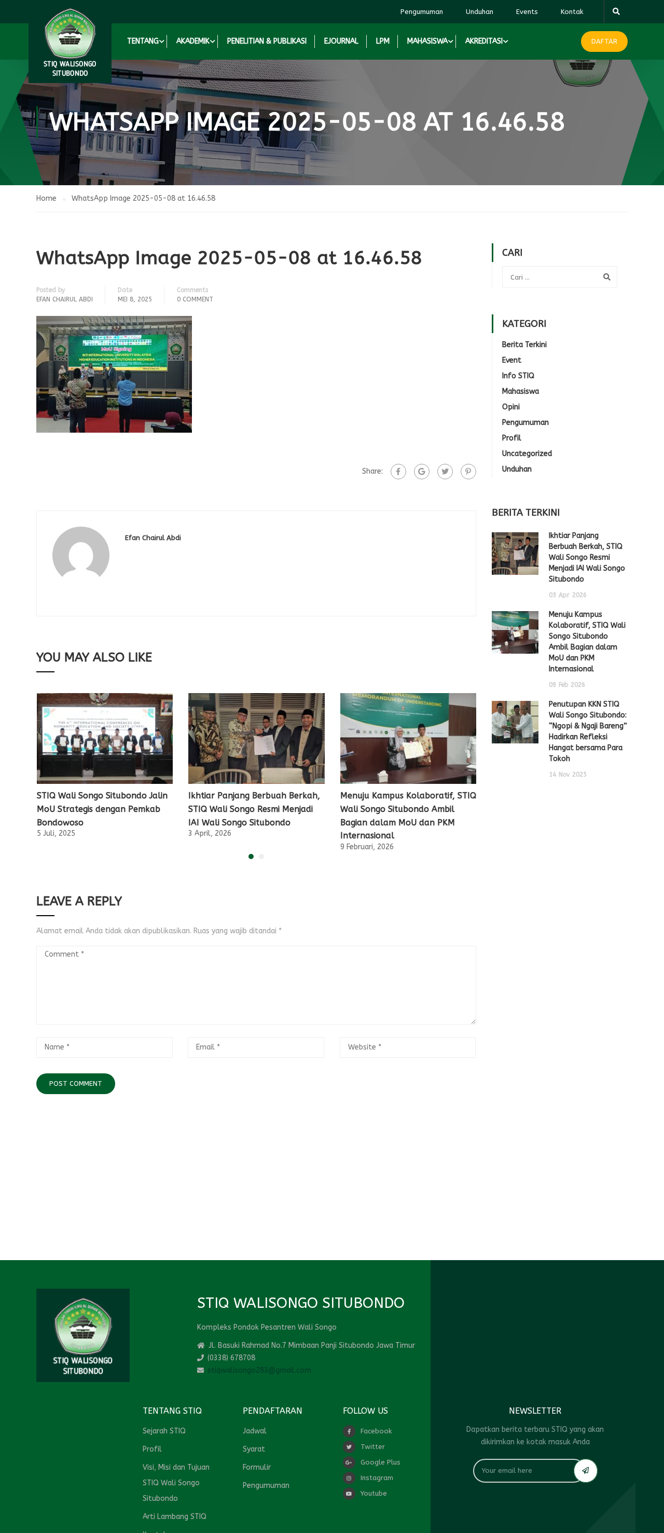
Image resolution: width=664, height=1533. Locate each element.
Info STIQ (518, 375)
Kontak (572, 12)
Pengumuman (421, 12)
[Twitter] (445, 471)
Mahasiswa (520, 391)
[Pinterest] (468, 471)
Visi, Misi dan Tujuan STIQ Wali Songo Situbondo (176, 1483)
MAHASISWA (427, 41)
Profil (511, 438)
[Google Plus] (422, 471)
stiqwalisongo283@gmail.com (259, 1370)
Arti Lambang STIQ (174, 1516)
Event (511, 360)
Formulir (257, 1467)
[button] (251, 856)
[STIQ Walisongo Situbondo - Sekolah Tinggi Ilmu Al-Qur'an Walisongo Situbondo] (70, 41)
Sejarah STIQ (164, 1431)
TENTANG (143, 41)
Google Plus (380, 1462)
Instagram (377, 1478)
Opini (511, 407)
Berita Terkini (524, 344)
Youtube (374, 1493)
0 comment (195, 299)
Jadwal (255, 1431)
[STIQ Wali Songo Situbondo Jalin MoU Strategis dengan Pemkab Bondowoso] (105, 738)
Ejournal (341, 41)
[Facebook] (398, 471)
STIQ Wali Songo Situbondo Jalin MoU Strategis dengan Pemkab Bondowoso (102, 809)
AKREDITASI (484, 41)
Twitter (373, 1447)
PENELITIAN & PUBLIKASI (267, 41)
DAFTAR (604, 41)
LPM (383, 41)
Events (527, 12)
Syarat (254, 1449)
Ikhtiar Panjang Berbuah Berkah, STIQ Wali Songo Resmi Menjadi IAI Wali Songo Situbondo (254, 809)
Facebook (376, 1431)
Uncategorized (527, 453)
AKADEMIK (193, 41)
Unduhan (479, 12)
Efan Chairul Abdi (64, 299)
